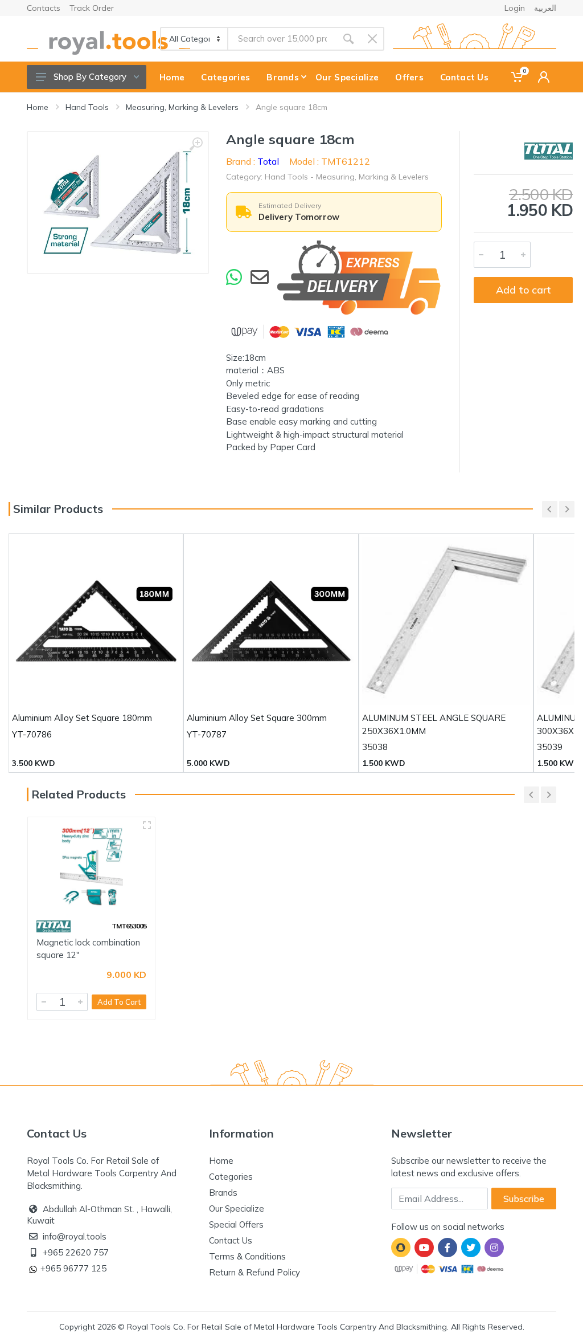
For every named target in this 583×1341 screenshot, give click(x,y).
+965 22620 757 (76, 1252)
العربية (545, 8)
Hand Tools (87, 107)
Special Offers (236, 1224)
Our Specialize (236, 1208)
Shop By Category (90, 76)
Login (514, 8)
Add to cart (523, 289)
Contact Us (230, 1240)
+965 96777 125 (73, 1268)
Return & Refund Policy (254, 1272)
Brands (223, 1192)
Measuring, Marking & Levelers (182, 107)
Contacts (43, 8)
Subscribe (523, 1198)
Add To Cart (119, 1001)
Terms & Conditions (247, 1256)
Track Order (91, 8)
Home (37, 107)
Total (268, 161)
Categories (231, 1176)
